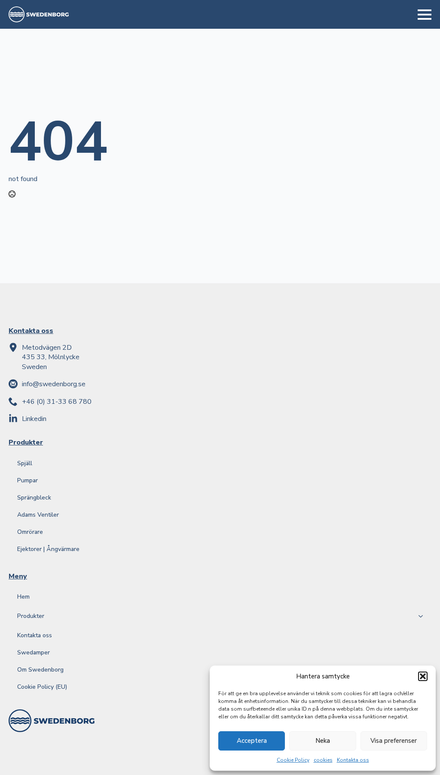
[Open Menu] (424, 14)
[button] (423, 676)
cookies (323, 760)
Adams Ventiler (38, 515)
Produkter (30, 616)
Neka (322, 740)
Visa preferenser (393, 740)
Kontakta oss (353, 760)
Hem (23, 597)
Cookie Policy (293, 760)
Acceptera (252, 740)
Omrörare (30, 532)
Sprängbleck (34, 497)
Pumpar (27, 480)
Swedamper (33, 652)
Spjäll (24, 463)
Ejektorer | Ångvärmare (48, 549)
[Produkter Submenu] (423, 616)
